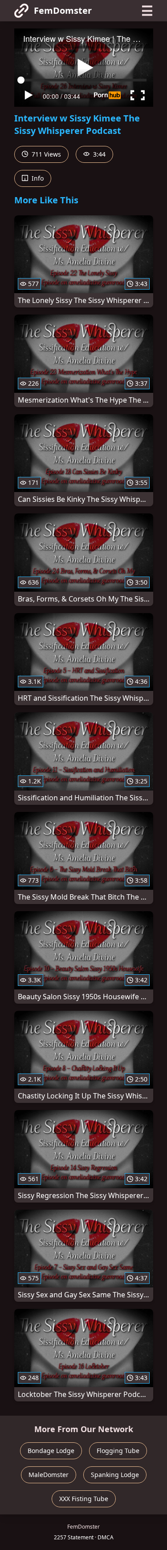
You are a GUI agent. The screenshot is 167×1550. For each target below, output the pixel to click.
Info (37, 178)
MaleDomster (49, 1474)
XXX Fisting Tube (83, 1498)
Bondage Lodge (51, 1450)
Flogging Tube (118, 1450)
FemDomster (63, 10)
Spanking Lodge (115, 1474)
